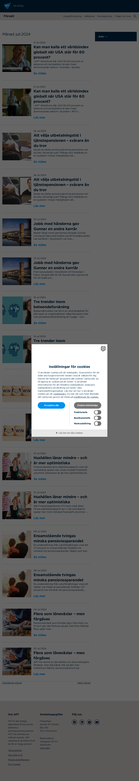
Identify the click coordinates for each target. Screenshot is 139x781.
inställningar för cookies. (86, 397)
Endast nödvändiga (88, 405)
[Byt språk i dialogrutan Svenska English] (103, 348)
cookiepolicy (59, 393)
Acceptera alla (51, 405)
